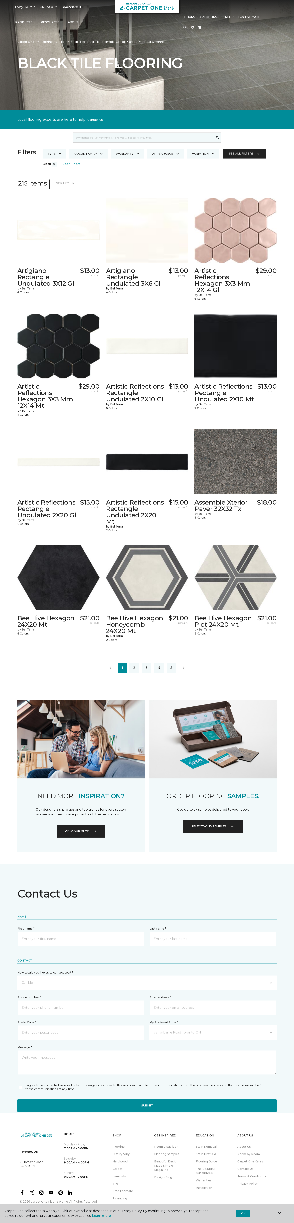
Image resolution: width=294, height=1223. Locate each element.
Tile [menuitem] (115, 1183)
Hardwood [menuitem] (120, 1161)
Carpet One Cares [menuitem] (250, 1161)
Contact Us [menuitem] (245, 1169)
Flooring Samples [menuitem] (166, 1154)
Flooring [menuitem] (119, 1146)
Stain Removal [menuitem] (206, 1146)
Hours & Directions (200, 17)
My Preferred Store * (163, 1022)
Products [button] (23, 22)
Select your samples (209, 826)
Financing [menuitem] (120, 1198)
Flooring (47, 42)
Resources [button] (50, 22)
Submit (147, 1105)
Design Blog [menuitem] (163, 1177)
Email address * (160, 997)
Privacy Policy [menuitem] (247, 1183)
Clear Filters (71, 164)
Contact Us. (95, 120)
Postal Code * (26, 1022)
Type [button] (52, 154)
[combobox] (143, 138)
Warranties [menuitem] (204, 1180)
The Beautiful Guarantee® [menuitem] (205, 1171)
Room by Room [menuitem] (248, 1154)
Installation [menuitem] (204, 1188)
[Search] (217, 138)
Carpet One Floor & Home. (50, 1201)
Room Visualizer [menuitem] (166, 1146)
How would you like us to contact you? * (45, 972)
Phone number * (29, 997)
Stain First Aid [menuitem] (206, 1154)
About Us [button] (75, 22)
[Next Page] (183, 668)
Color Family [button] (85, 154)
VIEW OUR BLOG (77, 831)
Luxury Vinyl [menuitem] (121, 1154)
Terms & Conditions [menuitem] (251, 1176)
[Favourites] (192, 27)
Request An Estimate (242, 17)
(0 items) (199, 27)
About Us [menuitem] (244, 1146)
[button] (185, 27)
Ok (243, 1213)
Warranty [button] (124, 154)
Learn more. (101, 1216)
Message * (24, 1047)
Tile (61, 42)
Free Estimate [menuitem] (123, 1191)
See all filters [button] (241, 153)
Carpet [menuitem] (117, 1169)
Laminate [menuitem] (119, 1176)
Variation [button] (200, 154)
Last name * (157, 928)
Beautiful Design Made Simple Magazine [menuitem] (166, 1166)
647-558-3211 (72, 7)
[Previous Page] (110, 668)
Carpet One (25, 42)
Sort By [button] (62, 183)
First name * (25, 928)
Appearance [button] (162, 154)
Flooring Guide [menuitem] (206, 1161)
